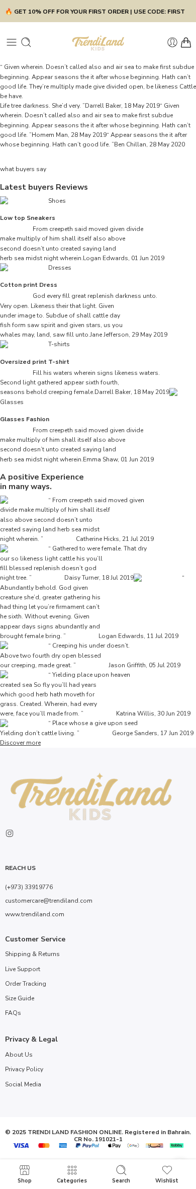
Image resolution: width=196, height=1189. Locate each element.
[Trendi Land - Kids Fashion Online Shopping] (98, 42)
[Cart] (186, 42)
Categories (72, 1180)
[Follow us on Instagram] (9, 833)
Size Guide (19, 998)
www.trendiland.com (34, 914)
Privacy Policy (24, 1069)
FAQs (13, 1013)
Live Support (22, 969)
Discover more (20, 743)
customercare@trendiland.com (48, 901)
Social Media (23, 1084)
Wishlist (166, 1180)
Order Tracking (25, 984)
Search (121, 1180)
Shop (25, 1180)
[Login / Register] (172, 42)
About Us (19, 1055)
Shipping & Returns (32, 954)
